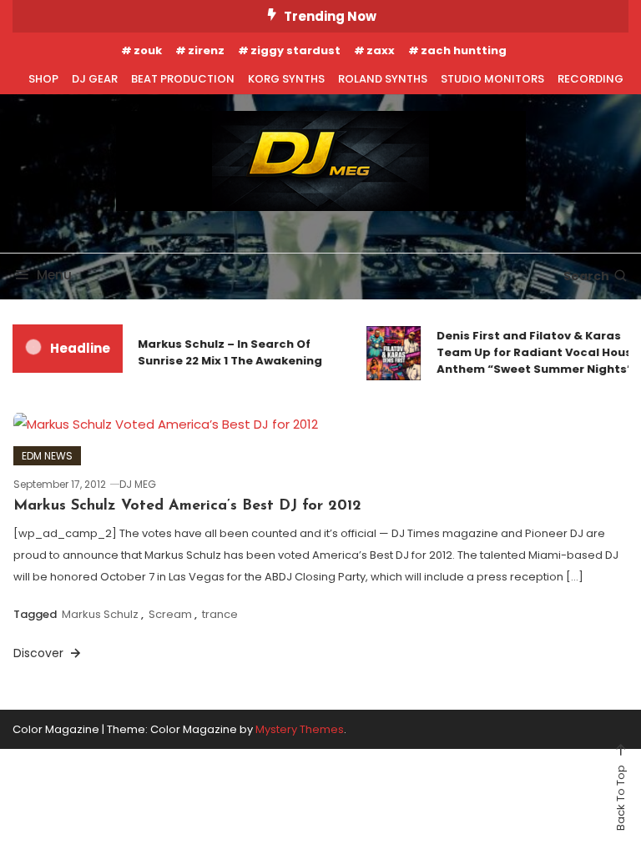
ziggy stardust (295, 50)
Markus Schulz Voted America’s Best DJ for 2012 (187, 506)
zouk (148, 50)
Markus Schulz (100, 614)
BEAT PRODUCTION (183, 79)
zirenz (206, 50)
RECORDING (590, 79)
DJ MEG (137, 484)
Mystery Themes (299, 729)
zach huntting (464, 50)
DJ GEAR (95, 79)
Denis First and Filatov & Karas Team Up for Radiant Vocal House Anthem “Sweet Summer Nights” (533, 352)
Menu (54, 275)
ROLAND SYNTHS (382, 79)
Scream (170, 614)
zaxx (380, 50)
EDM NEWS (47, 456)
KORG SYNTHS (286, 79)
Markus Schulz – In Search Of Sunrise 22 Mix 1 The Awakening (226, 352)
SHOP (43, 79)
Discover (40, 653)
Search (586, 276)
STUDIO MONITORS (492, 79)
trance (220, 614)
